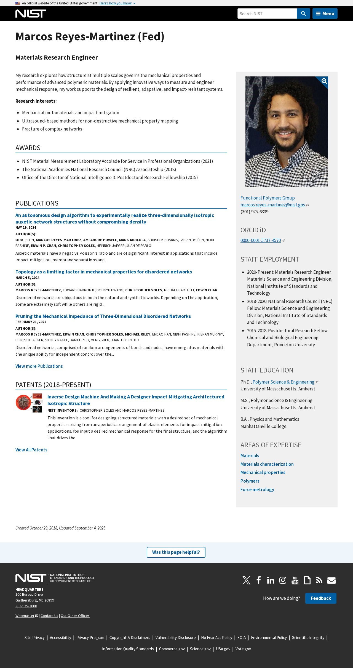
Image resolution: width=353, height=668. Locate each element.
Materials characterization (267, 464)
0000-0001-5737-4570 (260, 240)
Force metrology (257, 489)
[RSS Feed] (319, 580)
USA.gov (223, 648)
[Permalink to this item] (44, 147)
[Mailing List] (331, 580)
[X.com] (246, 580)
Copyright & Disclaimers (129, 637)
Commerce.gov (172, 648)
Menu (328, 13)
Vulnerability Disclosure (176, 637)
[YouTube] (295, 580)
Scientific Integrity (308, 637)
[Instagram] (283, 580)
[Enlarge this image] (286, 131)
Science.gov (200, 648)
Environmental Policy (269, 637)
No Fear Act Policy (216, 637)
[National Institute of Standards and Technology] (54, 577)
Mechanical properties (262, 472)
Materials (249, 456)
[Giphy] (307, 580)
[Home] (30, 13)
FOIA (241, 637)
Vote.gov (243, 648)
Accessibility (60, 637)
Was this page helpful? (176, 552)
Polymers (250, 481)
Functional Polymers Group (267, 198)
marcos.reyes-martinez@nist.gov (272, 205)
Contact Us (49, 615)
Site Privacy (35, 637)
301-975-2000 (26, 605)
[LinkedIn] (271, 580)
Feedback (321, 598)
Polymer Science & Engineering (283, 382)
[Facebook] (259, 580)
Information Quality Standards (128, 648)
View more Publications (39, 366)
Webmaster (24, 615)
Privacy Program (90, 637)
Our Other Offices (75, 615)
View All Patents (31, 450)
